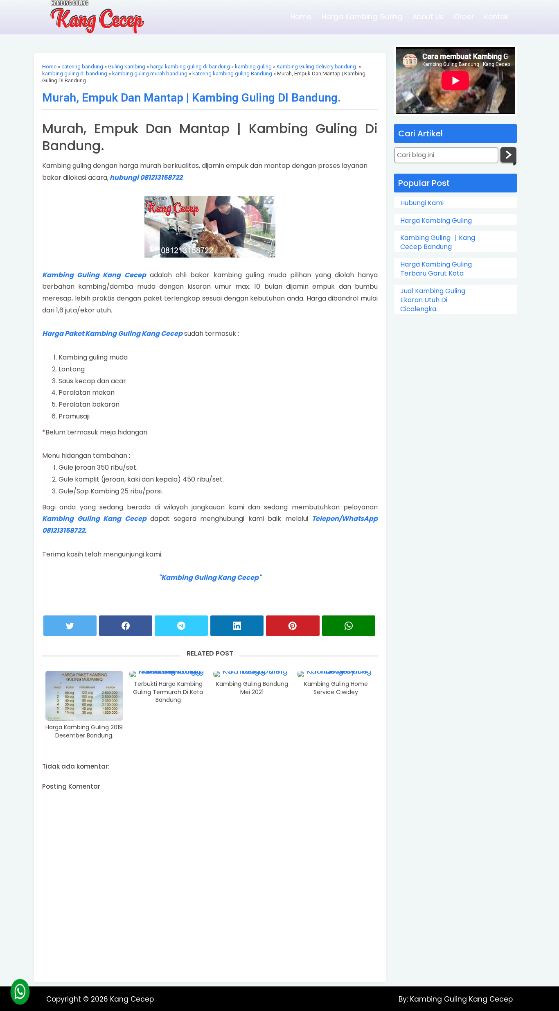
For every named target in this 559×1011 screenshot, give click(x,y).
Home (301, 17)
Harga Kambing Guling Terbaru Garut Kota (436, 269)
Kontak (496, 17)
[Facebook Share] (125, 625)
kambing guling (253, 66)
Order (464, 17)
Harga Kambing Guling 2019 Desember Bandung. (84, 732)
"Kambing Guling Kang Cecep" (209, 577)
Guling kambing (126, 66)
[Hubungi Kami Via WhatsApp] (19, 991)
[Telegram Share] (181, 625)
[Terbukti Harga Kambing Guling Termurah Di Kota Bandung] (168, 674)
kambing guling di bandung (74, 73)
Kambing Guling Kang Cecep (94, 275)
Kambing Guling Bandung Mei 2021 (252, 688)
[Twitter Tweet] (70, 625)
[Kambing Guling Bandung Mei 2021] (252, 674)
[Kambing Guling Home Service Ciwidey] (336, 674)
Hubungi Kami (422, 203)
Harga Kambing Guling (362, 17)
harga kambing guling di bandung (190, 66)
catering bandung (82, 66)
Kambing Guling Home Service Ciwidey (336, 688)
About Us (428, 17)
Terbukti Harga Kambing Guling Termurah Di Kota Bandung (168, 692)
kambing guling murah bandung (149, 73)
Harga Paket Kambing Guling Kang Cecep (112, 333)
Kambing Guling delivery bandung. (317, 66)
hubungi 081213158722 (146, 177)
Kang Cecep (132, 999)
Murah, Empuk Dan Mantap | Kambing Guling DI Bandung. (191, 97)
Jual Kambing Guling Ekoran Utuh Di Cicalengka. (432, 300)
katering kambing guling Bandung (232, 73)
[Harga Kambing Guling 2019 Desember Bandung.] (84, 696)
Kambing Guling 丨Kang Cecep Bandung (437, 242)
